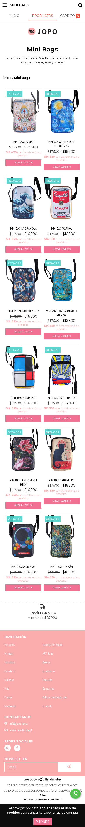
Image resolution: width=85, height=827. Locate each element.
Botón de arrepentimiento (42, 799)
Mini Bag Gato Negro (62, 480)
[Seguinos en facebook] (17, 748)
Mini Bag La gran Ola (23, 229)
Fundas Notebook (52, 645)
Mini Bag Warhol (61, 229)
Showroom (10, 706)
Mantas (8, 653)
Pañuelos (9, 645)
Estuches (9, 671)
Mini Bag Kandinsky (23, 567)
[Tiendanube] (43, 780)
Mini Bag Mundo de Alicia (23, 311)
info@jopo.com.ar (19, 724)
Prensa (8, 697)
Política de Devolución (54, 697)
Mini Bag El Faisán (61, 567)
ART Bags (47, 653)
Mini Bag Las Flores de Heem (23, 482)
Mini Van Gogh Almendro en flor (61, 313)
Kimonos (9, 680)
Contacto (47, 706)
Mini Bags (9, 662)
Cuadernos (48, 671)
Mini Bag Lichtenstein (61, 398)
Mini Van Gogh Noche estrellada (61, 144)
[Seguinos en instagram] (7, 748)
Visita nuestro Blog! (21, 730)
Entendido (42, 822)
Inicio (7, 78)
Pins (6, 688)
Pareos (46, 662)
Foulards (47, 680)
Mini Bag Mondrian (23, 398)
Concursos (48, 688)
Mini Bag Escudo (23, 142)
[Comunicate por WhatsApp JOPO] (75, 794)
